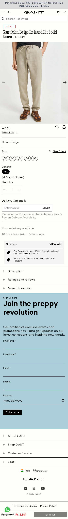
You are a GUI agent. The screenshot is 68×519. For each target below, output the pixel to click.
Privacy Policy (48, 505)
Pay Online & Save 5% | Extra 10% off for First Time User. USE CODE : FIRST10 (34, 4)
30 (5, 158)
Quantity (7, 182)
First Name (9, 341)
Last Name (9, 354)
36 (27, 158)
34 (20, 158)
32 (12, 158)
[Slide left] (3, 82)
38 (34, 158)
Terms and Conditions (24, 505)
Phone (6, 381)
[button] (3, 12)
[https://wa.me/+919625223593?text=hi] (7, 512)
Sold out (50, 514)
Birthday (7, 395)
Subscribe (12, 412)
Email (7, 368)
